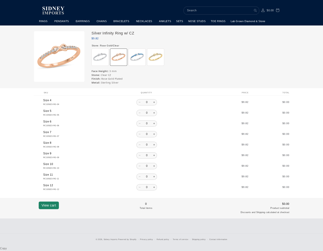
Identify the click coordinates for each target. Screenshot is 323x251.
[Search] (255, 10)
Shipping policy (199, 239)
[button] (44, 21)
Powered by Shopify (127, 239)
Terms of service (180, 239)
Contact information (218, 239)
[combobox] (221, 10)
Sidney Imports (111, 239)
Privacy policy (146, 239)
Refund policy (163, 239)
